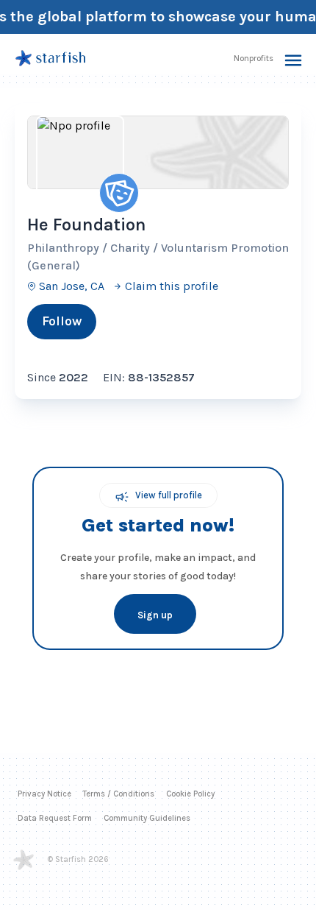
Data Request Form (55, 823)
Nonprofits (253, 58)
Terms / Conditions (118, 799)
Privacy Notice (44, 799)
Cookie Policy (190, 799)
